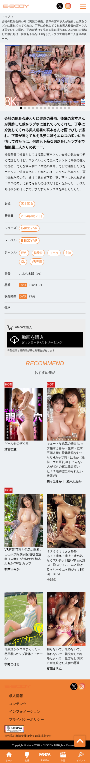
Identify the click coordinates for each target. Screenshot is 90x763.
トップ (6, 16)
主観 (68, 252)
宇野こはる (12, 664)
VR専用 (37, 261)
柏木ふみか (74, 481)
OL (23, 261)
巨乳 (24, 252)
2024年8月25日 (31, 216)
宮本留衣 (27, 203)
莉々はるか (54, 481)
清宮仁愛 (10, 449)
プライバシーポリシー (26, 719)
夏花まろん (54, 668)
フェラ (54, 252)
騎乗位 (38, 252)
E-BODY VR (29, 228)
